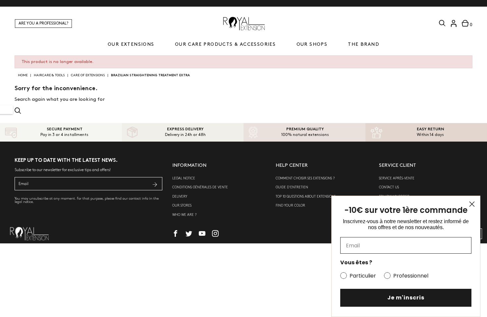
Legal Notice (183, 178)
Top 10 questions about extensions (306, 196)
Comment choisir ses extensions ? (305, 178)
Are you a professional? (43, 23)
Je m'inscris (405, 297)
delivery (179, 196)
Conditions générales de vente (200, 187)
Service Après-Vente (396, 178)
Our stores (181, 205)
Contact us (389, 187)
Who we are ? (184, 215)
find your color (290, 205)
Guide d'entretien (292, 187)
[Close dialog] (472, 204)
